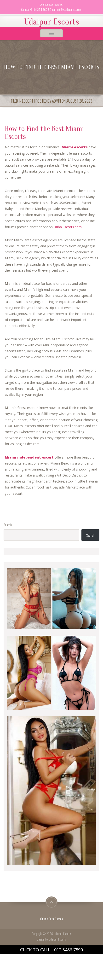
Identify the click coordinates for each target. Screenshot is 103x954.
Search (8, 524)
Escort (27, 101)
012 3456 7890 (68, 950)
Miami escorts (75, 147)
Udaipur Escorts (51, 22)
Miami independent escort (29, 457)
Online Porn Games (51, 918)
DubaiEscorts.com (67, 227)
